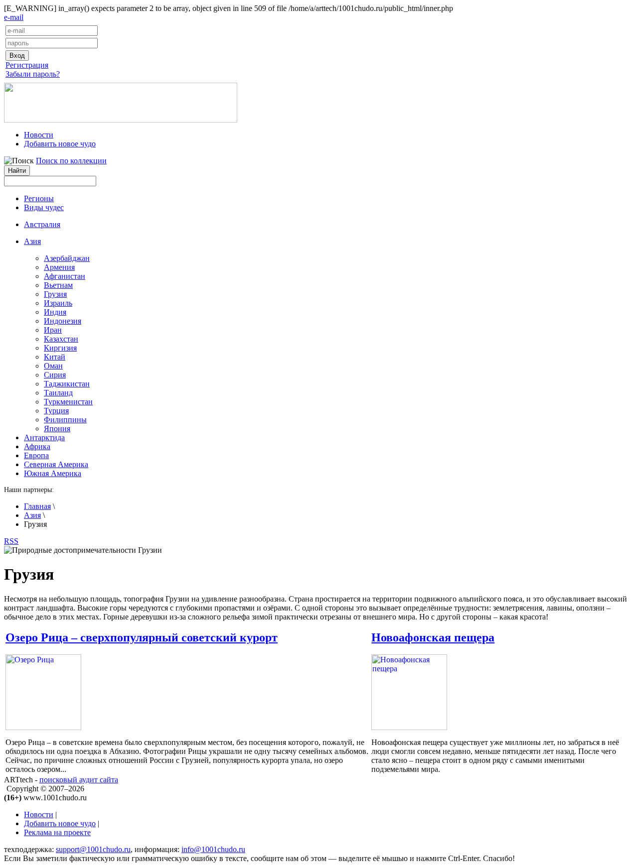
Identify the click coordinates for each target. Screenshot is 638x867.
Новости (38, 134)
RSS (11, 541)
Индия (55, 312)
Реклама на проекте (57, 832)
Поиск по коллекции (71, 160)
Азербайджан (67, 258)
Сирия (55, 375)
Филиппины (65, 419)
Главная (37, 506)
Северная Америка (56, 464)
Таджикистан (67, 383)
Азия (32, 515)
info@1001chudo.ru (213, 849)
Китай (54, 357)
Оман (53, 366)
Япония (57, 428)
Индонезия (62, 321)
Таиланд (58, 392)
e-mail (13, 17)
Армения (59, 267)
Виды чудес (44, 207)
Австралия (42, 224)
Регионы (39, 198)
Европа (36, 455)
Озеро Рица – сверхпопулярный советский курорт (141, 637)
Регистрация (26, 65)
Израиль (58, 303)
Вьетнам (58, 285)
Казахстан (61, 339)
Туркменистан (68, 401)
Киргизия (60, 348)
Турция (56, 410)
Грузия (55, 294)
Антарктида (44, 437)
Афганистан (64, 276)
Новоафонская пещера (432, 637)
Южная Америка (52, 473)
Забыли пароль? (32, 74)
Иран (53, 330)
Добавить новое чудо (60, 143)
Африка (37, 446)
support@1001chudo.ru (93, 849)
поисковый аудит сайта (78, 779)
